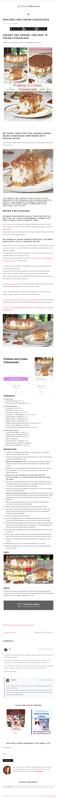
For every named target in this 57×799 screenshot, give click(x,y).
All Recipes (13, 625)
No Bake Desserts (29, 625)
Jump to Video (30, 29)
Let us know (27, 606)
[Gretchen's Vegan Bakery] (28, 10)
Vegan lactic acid (9, 224)
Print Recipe (42, 29)
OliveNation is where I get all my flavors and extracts (21, 300)
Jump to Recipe (17, 29)
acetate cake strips (13, 284)
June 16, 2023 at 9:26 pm (45, 649)
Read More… (40, 771)
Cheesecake (20, 625)
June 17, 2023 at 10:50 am (45, 680)
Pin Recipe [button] (42, 379)
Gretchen (13, 680)
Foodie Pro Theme (49, 796)
